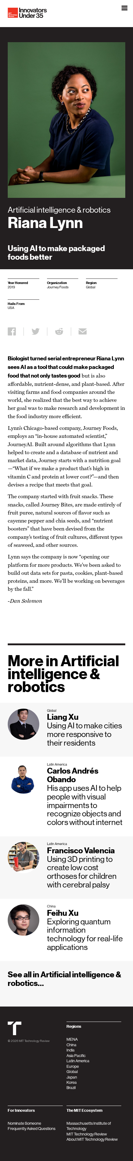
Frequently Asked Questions (31, 1128)
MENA (72, 1039)
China (71, 1045)
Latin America (77, 1061)
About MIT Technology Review (92, 1139)
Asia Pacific (76, 1055)
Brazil (71, 1087)
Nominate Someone (24, 1123)
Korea (71, 1082)
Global (72, 1071)
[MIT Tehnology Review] (14, 1034)
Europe (72, 1066)
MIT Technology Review (34, 1041)
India (70, 1050)
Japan (71, 1077)
